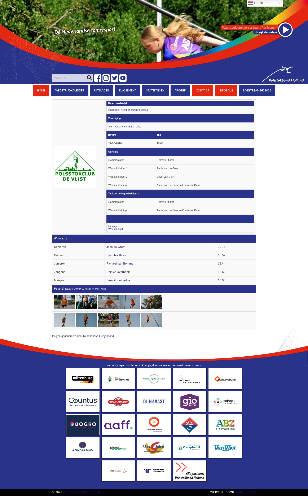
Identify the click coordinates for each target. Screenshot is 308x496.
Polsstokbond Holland (83, 492)
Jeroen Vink (245, 492)
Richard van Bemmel (120, 263)
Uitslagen (101, 90)
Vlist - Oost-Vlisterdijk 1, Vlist (124, 126)
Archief (180, 90)
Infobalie (226, 90)
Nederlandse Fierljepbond (98, 336)
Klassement (127, 90)
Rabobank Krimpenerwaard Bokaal (128, 109)
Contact (202, 90)
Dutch (258, 3)
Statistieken (155, 90)
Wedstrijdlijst (115, 229)
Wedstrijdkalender (69, 90)
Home (41, 90)
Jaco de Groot (115, 246)
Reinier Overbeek (118, 272)
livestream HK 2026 (257, 90)
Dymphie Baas (116, 255)
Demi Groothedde (118, 280)
